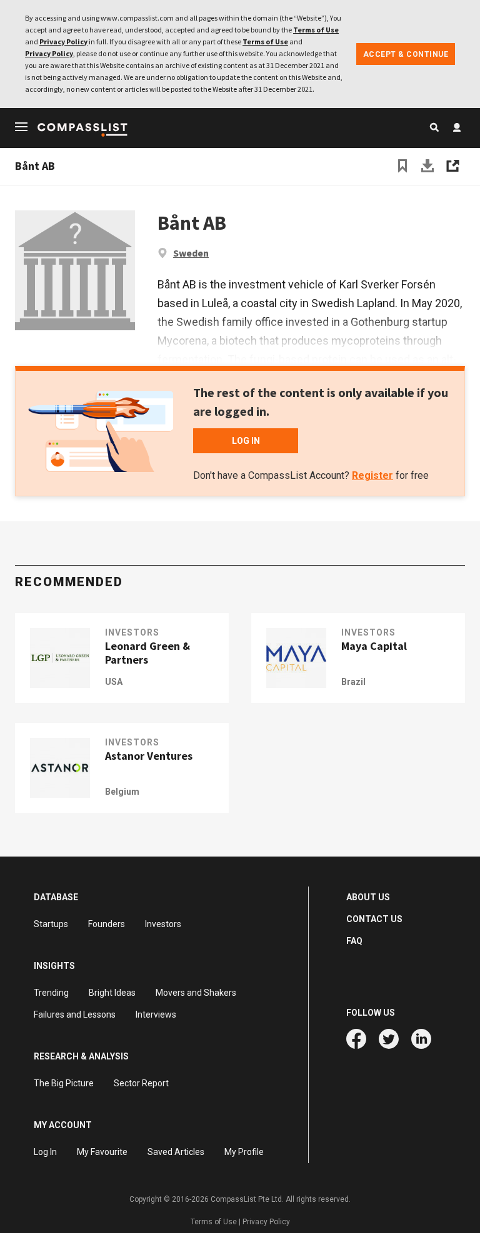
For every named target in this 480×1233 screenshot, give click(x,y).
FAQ (354, 941)
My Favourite (102, 1152)
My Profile (244, 1152)
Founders (106, 924)
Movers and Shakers (196, 993)
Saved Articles (176, 1152)
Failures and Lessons (75, 1014)
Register (372, 475)
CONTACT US (374, 919)
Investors (132, 632)
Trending (51, 993)
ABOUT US (368, 897)
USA (113, 682)
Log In (45, 1152)
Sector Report (141, 1083)
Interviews (156, 1014)
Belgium (122, 792)
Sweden (191, 253)
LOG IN (246, 441)
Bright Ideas (112, 993)
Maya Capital (374, 646)
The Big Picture (64, 1083)
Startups (51, 924)
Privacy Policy (63, 41)
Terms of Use (316, 29)
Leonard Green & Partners (147, 653)
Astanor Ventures (148, 756)
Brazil (353, 682)
